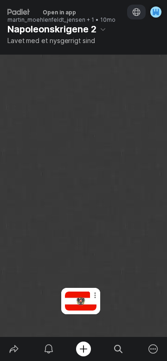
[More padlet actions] (153, 349)
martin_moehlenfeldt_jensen (46, 20)
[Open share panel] (14, 349)
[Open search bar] (118, 349)
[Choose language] (136, 12)
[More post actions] (89, 299)
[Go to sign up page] (155, 12)
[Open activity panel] (48, 349)
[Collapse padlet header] (103, 29)
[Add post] (83, 349)
